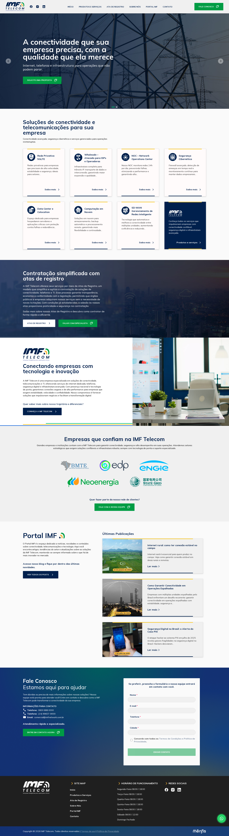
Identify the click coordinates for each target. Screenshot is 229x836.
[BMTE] (74, 470)
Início (71, 7)
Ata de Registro (115, 7)
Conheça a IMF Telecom (39, 411)
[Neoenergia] (93, 486)
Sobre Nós (135, 7)
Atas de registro (36, 323)
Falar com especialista (75, 323)
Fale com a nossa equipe (112, 507)
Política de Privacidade (108, 831)
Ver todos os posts (38, 574)
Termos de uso (88, 831)
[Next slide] (220, 61)
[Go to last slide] (8, 61)
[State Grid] (146, 486)
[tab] (113, 107)
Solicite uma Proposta (39, 80)
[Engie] (154, 470)
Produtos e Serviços (90, 7)
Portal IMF (151, 7)
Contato (167, 7)
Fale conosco (206, 6)
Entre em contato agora (41, 732)
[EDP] (114, 470)
